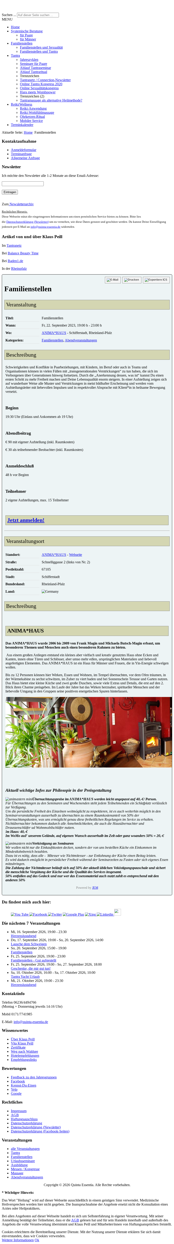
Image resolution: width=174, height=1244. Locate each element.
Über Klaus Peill (23, 1039)
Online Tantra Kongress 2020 (41, 84)
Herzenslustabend (23, 936)
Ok (37, 1240)
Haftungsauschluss (24, 1119)
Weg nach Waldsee (24, 1051)
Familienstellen (21, 43)
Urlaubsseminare (23, 1161)
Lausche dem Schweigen (29, 944)
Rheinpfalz (19, 268)
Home (15, 27)
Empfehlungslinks (24, 1060)
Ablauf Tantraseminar (35, 68)
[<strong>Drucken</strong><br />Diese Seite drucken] (131, 280)
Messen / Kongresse (25, 1169)
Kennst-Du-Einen (23, 1085)
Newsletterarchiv (21, 204)
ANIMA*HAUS (54, 333)
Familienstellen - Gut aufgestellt (33, 960)
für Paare (26, 35)
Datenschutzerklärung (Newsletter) (27, 221)
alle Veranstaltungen (25, 1149)
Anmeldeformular (23, 150)
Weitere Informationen (18, 1240)
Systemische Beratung (27, 31)
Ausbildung (19, 1165)
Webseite (75, 555)
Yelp (14, 1089)
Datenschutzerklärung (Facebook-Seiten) (40, 1131)
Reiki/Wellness (21, 104)
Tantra (15, 55)
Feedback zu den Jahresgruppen (34, 1077)
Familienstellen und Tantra (39, 51)
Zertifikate (18, 1047)
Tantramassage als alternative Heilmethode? (51, 100)
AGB (15, 1115)
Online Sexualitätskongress (39, 88)
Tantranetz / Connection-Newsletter (45, 80)
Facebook (18, 1081)
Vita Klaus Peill (22, 1043)
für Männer (28, 39)
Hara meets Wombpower (38, 92)
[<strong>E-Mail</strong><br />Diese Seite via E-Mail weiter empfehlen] (113, 280)
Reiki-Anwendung (33, 108)
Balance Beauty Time (23, 253)
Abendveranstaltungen (81, 340)
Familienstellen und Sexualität (41, 47)
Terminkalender (22, 125)
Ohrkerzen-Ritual (32, 116)
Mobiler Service (31, 121)
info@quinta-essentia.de (45, 226)
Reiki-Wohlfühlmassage (37, 112)
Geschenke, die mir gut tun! (31, 968)
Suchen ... (9, 15)
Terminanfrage (21, 154)
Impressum (19, 1111)
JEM (95, 887)
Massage (17, 1173)
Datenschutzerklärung (26, 1123)
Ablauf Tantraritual (33, 72)
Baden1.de (15, 261)
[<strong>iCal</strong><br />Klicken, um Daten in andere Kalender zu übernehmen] (156, 280)
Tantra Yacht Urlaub (25, 977)
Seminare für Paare (33, 64)
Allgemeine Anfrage (25, 158)
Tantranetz (14, 245)
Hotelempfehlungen (25, 1055)
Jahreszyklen (29, 60)
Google (16, 1093)
